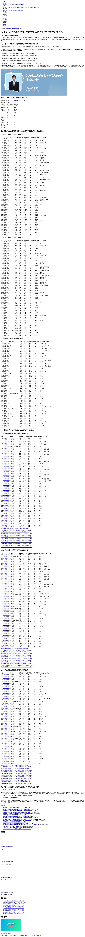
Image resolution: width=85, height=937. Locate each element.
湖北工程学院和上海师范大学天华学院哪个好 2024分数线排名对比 (16, 535)
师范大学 (24, 7)
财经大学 (37, 7)
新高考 (4, 25)
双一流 (4, 7)
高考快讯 (5, 21)
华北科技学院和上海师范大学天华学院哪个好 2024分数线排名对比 (16, 542)
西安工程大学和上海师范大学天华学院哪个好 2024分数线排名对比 (16, 537)
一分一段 (5, 15)
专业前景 (30, 935)
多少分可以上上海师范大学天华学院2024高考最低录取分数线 (15, 532)
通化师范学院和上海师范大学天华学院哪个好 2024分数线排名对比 (16, 540)
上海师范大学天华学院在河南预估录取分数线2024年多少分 (14, 528)
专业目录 (34, 935)
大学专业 (39, 935)
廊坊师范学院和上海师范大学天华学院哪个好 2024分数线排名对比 (16, 533)
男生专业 (5, 10)
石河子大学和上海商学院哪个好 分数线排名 (14, 913)
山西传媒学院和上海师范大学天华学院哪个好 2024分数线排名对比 (16, 530)
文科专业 (18, 10)
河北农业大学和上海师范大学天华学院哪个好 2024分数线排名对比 (16, 538)
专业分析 (25, 935)
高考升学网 (8, 28)
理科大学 (20, 7)
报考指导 (5, 13)
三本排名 (14, 4)
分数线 (4, 24)
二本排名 (9, 4)
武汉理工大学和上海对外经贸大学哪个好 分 (14, 908)
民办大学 (18, 4)
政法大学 (33, 7)
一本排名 (5, 4)
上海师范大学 (13, 98)
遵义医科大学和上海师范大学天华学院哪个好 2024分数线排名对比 (16, 547)
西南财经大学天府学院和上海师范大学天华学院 (15, 902)
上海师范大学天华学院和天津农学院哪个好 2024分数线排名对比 (16, 543)
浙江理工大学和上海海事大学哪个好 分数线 (14, 912)
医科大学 (29, 7)
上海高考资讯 (15, 28)
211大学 (12, 7)
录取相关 (5, 18)
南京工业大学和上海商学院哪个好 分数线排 (14, 903)
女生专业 (9, 10)
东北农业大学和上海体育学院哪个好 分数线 (14, 906)
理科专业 (14, 10)
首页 (4, 1)
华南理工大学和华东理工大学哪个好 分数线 (14, 905)
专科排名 (22, 4)
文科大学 (16, 7)
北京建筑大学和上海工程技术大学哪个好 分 (14, 910)
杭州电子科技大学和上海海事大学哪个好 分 (14, 901)
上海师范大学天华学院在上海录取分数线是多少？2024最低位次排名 (17, 545)
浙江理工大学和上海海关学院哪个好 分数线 (14, 909)
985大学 (8, 7)
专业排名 (22, 10)
